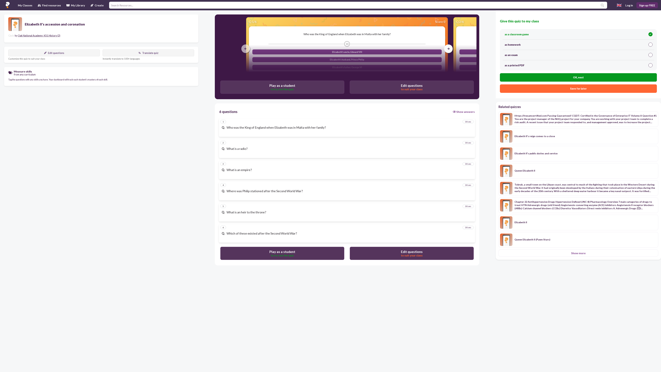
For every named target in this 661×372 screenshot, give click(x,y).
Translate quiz (150, 52)
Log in (629, 5)
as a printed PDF (514, 65)
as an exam (511, 55)
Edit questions (56, 52)
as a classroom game (517, 34)
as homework (513, 44)
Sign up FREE (647, 5)
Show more (578, 253)
